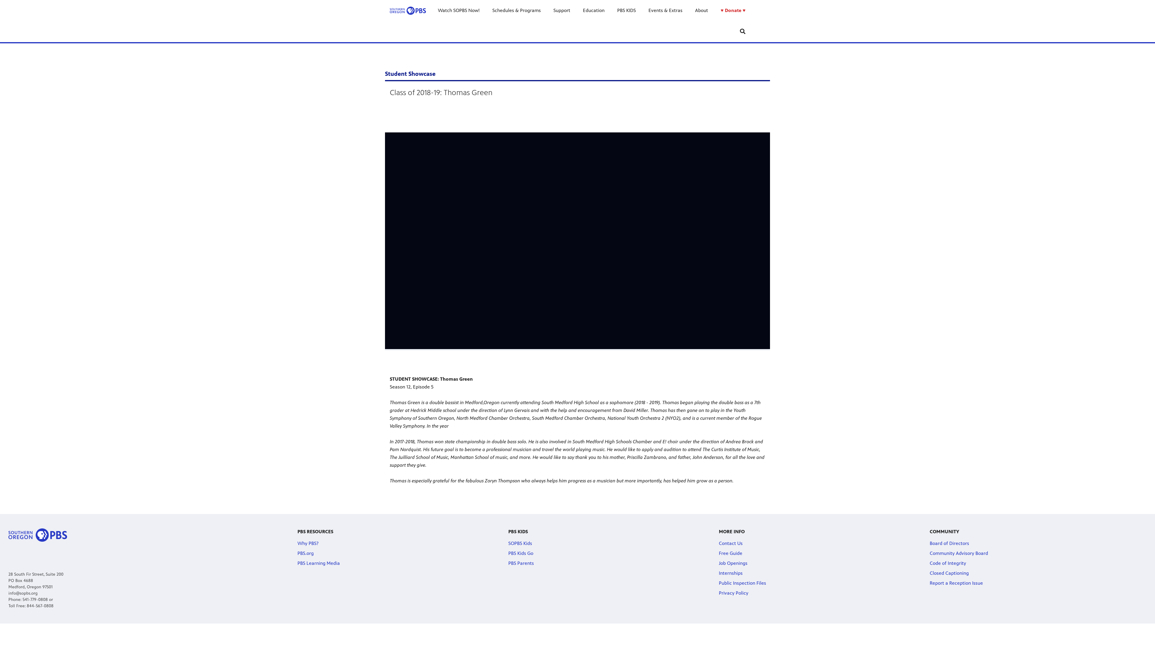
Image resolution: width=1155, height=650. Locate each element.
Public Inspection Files (742, 583)
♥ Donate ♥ (733, 10)
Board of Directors (949, 543)
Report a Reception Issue (956, 583)
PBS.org (305, 553)
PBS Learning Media (318, 563)
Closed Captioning (949, 573)
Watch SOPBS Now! (459, 10)
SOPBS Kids (520, 543)
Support (561, 10)
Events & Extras (665, 10)
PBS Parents (521, 563)
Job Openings (733, 563)
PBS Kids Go (520, 553)
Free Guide (730, 553)
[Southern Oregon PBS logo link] (408, 10)
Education (594, 10)
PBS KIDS (626, 10)
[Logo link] (37, 535)
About (701, 10)
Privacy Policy (733, 593)
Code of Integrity (948, 563)
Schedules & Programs (516, 10)
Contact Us (731, 543)
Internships (731, 573)
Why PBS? (308, 543)
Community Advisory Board (959, 553)
